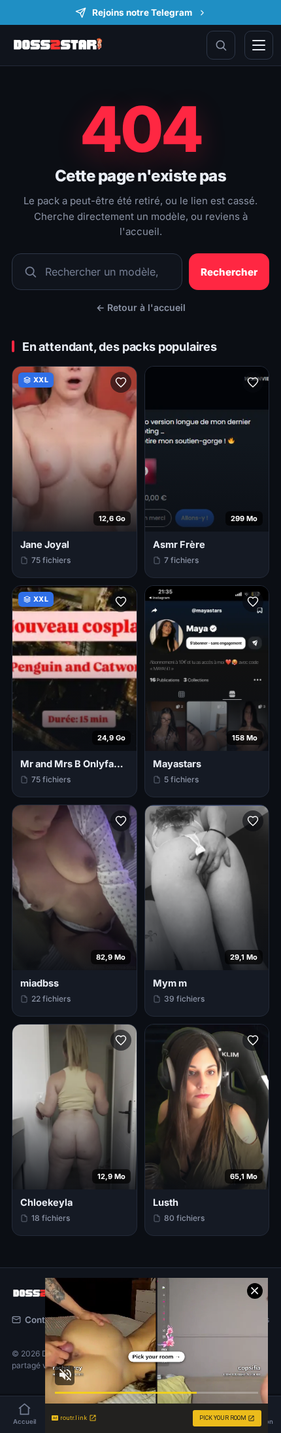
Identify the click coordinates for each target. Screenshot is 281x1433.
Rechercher (229, 272)
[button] (120, 382)
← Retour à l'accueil (141, 307)
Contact (42, 1320)
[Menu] (258, 45)
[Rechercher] (221, 45)
